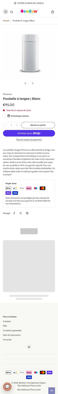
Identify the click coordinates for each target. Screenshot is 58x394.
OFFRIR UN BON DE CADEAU (30, 3)
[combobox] (51, 390)
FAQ (5, 326)
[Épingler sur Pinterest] (27, 213)
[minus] (6, 125)
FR (52, 390)
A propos (7, 321)
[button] (38, 125)
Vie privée (7, 339)
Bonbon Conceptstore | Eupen (32, 383)
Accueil (6, 20)
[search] (11, 12)
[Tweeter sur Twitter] (20, 213)
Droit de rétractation (12, 335)
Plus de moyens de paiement (29, 140)
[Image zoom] (29, 53)
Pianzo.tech (36, 385)
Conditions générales (12, 330)
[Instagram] (29, 347)
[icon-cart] (51, 12)
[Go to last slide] (25, 83)
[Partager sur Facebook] (14, 213)
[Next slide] (33, 83)
